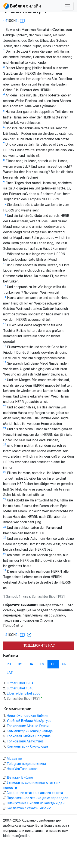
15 (4, 296)
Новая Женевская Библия (27, 716)
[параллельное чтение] (22, 21)
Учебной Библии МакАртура (29, 721)
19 (4, 378)
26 (4, 537)
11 (4, 214)
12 (4, 252)
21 (4, 428)
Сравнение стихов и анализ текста (35, 793)
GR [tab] (64, 664)
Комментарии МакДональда (30, 731)
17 (4, 345)
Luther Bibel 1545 (20, 688)
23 (4, 471)
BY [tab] (20, 664)
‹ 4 (5, 21)
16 (4, 324)
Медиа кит (15, 759)
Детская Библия (20, 777)
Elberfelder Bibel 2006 (23, 693)
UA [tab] (31, 664)
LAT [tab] (10, 673)
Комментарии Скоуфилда (27, 746)
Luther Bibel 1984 (20, 683)
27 (4, 554)
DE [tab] (53, 664)
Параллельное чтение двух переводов (37, 798)
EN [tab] (42, 664)
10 (4, 203)
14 (4, 285)
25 (4, 526)
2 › (17, 21)
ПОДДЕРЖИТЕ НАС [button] (38, 645)
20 (4, 406)
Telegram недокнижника (26, 764)
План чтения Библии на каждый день (36, 803)
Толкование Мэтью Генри (28, 726)
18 (4, 362)
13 (4, 264)
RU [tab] (9, 664)
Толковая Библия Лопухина (28, 736)
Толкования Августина (25, 741)
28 (4, 570)
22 (4, 444)
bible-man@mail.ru (16, 836)
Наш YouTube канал (22, 769)
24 (4, 499)
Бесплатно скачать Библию (29, 808)
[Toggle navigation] (68, 6)
